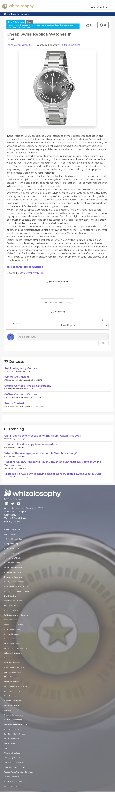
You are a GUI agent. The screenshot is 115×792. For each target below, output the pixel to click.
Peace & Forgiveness (12, 705)
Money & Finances (11, 677)
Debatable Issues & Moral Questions (18, 586)
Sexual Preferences (11, 739)
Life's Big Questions (12, 662)
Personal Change (11, 710)
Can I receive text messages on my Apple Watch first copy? (43, 435)
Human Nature (10, 639)
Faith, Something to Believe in (16, 615)
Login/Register (99, 7)
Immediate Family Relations (15, 648)
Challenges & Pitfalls (12, 558)
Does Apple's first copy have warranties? (30, 444)
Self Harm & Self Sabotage (14, 734)
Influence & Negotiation (13, 653)
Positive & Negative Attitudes (15, 724)
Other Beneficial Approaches (15, 686)
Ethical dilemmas (11, 605)
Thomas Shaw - (11, 468)
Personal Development (13, 715)
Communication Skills (13, 567)
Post (103, 343)
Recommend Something (57, 302)
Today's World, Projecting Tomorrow (19, 772)
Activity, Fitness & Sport (13, 539)
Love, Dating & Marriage (14, 667)
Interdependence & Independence (17, 658)
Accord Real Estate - (12, 477)
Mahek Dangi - (10, 439)
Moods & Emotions (11, 682)
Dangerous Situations (13, 577)
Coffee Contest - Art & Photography (27, 385)
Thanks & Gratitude (12, 753)
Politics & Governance (13, 720)
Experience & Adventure (13, 610)
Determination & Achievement (16, 591)
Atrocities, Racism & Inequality (16, 553)
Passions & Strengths (12, 701)
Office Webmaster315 (18, 45)
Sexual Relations (10, 743)
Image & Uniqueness (12, 643)
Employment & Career (13, 601)
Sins (5, 748)
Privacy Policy (12, 521)
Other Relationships (16, 22)
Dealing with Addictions (14, 582)
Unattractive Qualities (13, 781)
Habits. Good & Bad (12, 629)
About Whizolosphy (15, 511)
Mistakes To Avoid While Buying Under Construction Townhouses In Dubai (53, 473)
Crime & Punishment (12, 572)
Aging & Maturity (11, 544)
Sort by (105, 320)
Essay (29, 22)
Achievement (9, 534)
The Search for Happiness (14, 762)
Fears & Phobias (10, 620)
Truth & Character (11, 777)
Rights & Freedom (11, 729)
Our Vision (10, 515)
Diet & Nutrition (10, 596)
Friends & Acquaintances (14, 624)
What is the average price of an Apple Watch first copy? (40, 453)
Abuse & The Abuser (12, 529)
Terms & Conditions (15, 518)
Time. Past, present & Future (15, 767)
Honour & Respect (11, 634)
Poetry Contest (14, 403)
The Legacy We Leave (12, 758)
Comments (72, 45)
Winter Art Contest (16, 377)
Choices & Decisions (12, 563)
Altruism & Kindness (12, 548)
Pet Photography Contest (21, 368)
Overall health (10, 696)
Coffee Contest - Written (20, 394)
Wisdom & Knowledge (13, 786)
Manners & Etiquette (12, 672)
